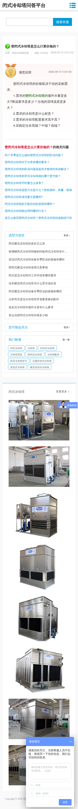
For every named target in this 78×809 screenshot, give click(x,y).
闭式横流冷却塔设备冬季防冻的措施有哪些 (35, 291)
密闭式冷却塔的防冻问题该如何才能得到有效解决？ (37, 169)
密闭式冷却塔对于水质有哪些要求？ (27, 162)
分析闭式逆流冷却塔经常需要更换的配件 (34, 299)
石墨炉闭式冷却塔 (42, 360)
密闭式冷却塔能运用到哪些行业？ (26, 211)
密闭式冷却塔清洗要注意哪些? (24, 197)
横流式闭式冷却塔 (39, 367)
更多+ (67, 235)
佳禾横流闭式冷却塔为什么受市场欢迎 (32, 283)
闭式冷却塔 (16, 348)
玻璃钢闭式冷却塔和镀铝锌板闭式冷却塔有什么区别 (38, 252)
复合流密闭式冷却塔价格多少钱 (28, 315)
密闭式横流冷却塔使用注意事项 (28, 267)
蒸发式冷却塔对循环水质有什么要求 (31, 307)
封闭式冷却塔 (47, 348)
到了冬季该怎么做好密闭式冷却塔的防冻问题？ (34, 155)
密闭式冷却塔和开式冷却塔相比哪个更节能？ (33, 176)
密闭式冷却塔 (35, 354)
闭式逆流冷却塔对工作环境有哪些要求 (32, 275)
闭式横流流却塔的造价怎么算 (27, 243)
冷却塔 (31, 348)
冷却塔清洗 (16, 354)
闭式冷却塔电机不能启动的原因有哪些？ (30, 204)
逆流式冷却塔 (17, 367)
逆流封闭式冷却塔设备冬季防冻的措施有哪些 (37, 259)
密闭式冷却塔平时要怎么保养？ (24, 183)
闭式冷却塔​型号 (18, 360)
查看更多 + (62, 391)
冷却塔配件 (53, 354)
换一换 (66, 339)
